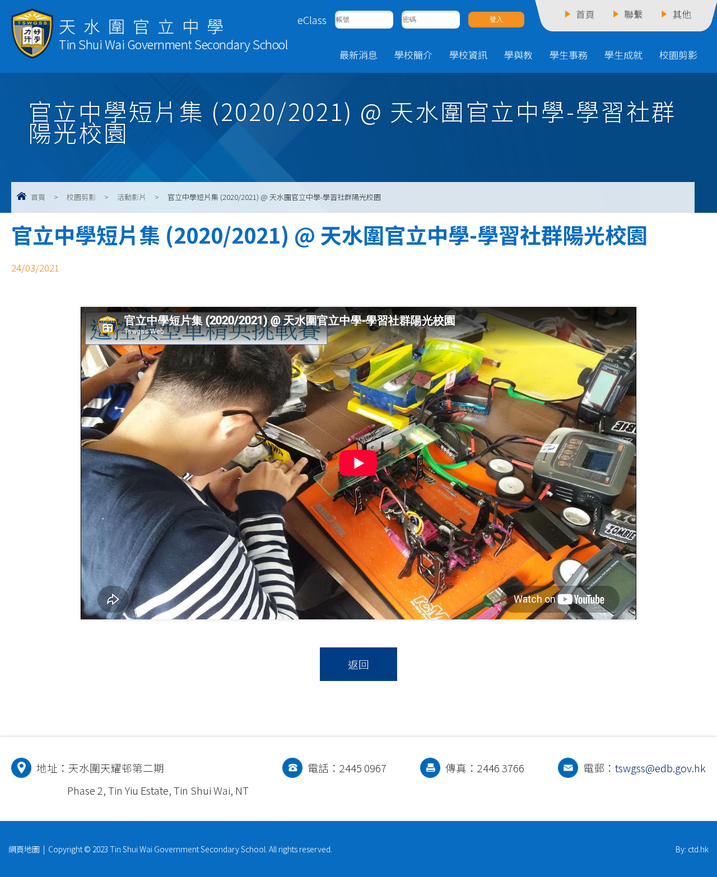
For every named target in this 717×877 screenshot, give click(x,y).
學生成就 (623, 55)
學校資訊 (468, 55)
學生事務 (569, 55)
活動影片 (131, 197)
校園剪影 (678, 55)
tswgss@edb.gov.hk (660, 768)
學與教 (518, 55)
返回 (358, 664)
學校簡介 (413, 55)
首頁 (38, 197)
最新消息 (358, 55)
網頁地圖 (24, 849)
